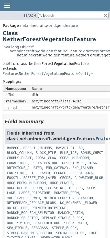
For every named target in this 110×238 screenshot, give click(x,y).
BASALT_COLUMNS (37, 148)
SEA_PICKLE (17, 228)
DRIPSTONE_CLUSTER (24, 168)
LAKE (11, 193)
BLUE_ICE (68, 153)
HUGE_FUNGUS (61, 183)
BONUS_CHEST (92, 153)
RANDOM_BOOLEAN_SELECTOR (30, 213)
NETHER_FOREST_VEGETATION (68, 198)
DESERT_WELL (73, 163)
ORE (24, 208)
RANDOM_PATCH (70, 213)
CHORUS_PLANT (19, 158)
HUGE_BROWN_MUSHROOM (26, 183)
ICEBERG (75, 188)
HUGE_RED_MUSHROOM (24, 188)
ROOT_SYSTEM (18, 223)
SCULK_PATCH (75, 223)
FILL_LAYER (39, 173)
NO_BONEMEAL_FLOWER (78, 203)
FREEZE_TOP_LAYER (39, 178)
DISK (93, 163)
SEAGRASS (39, 228)
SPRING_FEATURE (70, 233)
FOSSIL (13, 178)
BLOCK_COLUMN (19, 153)
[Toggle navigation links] (7, 6)
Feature (10, 74)
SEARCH (30, 15)
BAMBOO (13, 148)
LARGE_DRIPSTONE (34, 193)
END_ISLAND (82, 168)
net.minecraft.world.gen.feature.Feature (46, 51)
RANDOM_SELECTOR (22, 218)
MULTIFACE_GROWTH (23, 198)
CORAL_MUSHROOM (74, 158)
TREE (93, 233)
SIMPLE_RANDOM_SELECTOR (29, 233)
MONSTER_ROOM (66, 193)
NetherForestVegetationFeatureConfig (55, 74)
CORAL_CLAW (46, 158)
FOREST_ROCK (81, 173)
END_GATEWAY (57, 168)
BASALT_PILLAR (69, 148)
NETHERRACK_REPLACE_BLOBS (31, 203)
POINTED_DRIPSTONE (48, 208)
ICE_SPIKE (55, 188)
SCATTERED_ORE (47, 223)
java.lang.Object (17, 47)
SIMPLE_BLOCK (64, 228)
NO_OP (12, 208)
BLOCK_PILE (46, 153)
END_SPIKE (16, 173)
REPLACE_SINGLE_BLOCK (62, 218)
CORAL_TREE (17, 163)
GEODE (65, 178)
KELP (91, 188)
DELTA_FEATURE (44, 163)
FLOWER (60, 173)
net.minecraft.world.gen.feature (49, 25)
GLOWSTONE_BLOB (88, 178)
